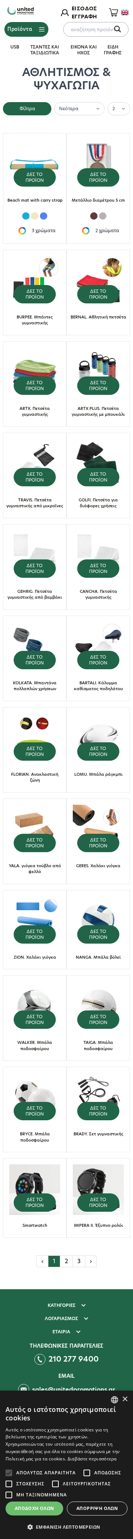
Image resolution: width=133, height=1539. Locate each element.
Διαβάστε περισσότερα (92, 1459)
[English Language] (125, 12)
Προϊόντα (19, 29)
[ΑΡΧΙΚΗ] (20, 11)
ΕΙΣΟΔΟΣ (84, 8)
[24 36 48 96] (119, 108)
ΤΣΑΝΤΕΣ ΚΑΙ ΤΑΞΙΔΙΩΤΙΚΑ (44, 50)
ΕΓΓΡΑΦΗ (84, 16)
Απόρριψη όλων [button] (97, 1508)
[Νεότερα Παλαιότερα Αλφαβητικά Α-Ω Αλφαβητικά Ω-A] (79, 108)
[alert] (66, 1465)
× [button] (124, 1399)
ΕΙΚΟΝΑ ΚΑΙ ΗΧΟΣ (84, 50)
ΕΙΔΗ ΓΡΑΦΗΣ (113, 50)
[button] (66, 1527)
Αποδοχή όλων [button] (34, 1508)
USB (14, 47)
